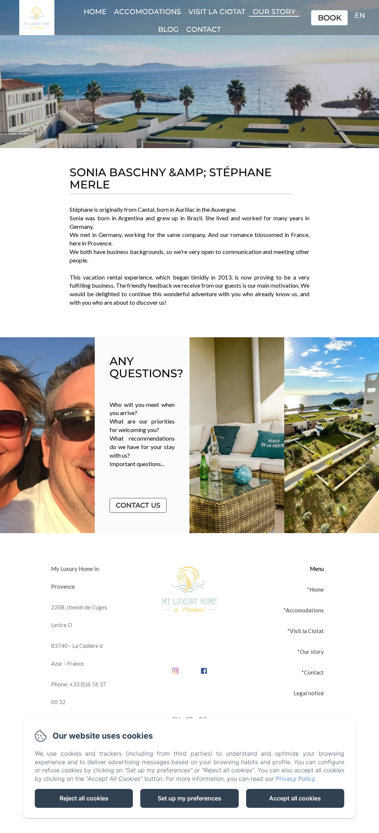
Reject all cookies (84, 798)
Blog (168, 29)
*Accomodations (304, 610)
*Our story (310, 651)
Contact (203, 29)
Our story (274, 11)
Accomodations (147, 11)
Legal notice (309, 693)
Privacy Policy (295, 778)
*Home (315, 589)
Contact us (138, 505)
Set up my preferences (189, 798)
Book (329, 17)
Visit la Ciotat (216, 11)
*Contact (312, 672)
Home (95, 11)
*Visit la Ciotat (305, 631)
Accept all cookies (295, 798)
